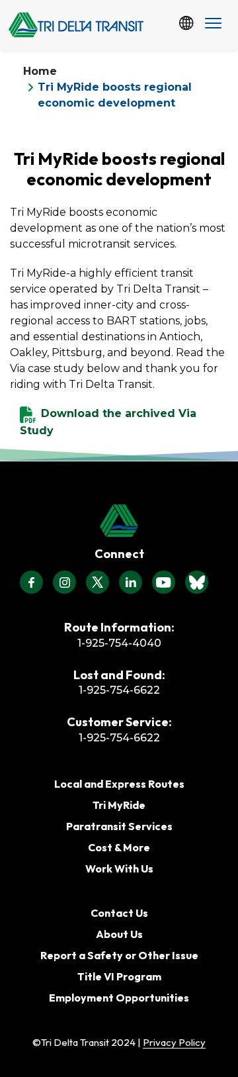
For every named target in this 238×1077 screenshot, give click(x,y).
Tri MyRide (119, 805)
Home (40, 71)
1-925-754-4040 (119, 643)
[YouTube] (163, 582)
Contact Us (119, 912)
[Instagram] (64, 582)
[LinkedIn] (130, 582)
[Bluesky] (196, 582)
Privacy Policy (174, 1042)
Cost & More (119, 847)
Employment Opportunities (119, 997)
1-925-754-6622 (119, 690)
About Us (119, 934)
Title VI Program (119, 976)
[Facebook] (31, 582)
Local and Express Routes (119, 783)
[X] (97, 582)
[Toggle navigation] (213, 25)
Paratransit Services (119, 826)
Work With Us (119, 868)
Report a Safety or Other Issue (119, 955)
